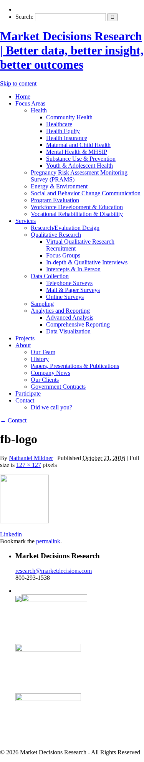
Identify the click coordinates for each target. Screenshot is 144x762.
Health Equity (63, 131)
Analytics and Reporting (60, 310)
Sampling (42, 303)
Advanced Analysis (69, 317)
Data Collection (50, 276)
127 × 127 (28, 465)
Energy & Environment (59, 186)
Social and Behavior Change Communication (86, 193)
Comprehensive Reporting (78, 324)
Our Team (43, 352)
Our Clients (45, 379)
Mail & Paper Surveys (73, 290)
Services (25, 221)
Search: (24, 16)
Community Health (69, 117)
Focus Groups (63, 255)
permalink (48, 541)
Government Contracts (58, 386)
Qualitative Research (56, 234)
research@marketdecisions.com (53, 570)
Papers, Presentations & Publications (75, 366)
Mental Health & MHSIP (76, 151)
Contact (24, 400)
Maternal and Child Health (78, 145)
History (40, 359)
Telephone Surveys (69, 283)
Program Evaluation (55, 200)
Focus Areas (30, 103)
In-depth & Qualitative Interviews (86, 262)
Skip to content (18, 83)
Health (39, 110)
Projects (25, 338)
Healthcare (59, 124)
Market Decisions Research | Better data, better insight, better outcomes (72, 50)
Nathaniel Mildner (31, 458)
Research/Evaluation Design (65, 227)
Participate (28, 393)
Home (22, 96)
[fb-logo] (24, 521)
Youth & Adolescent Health (79, 165)
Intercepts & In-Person (73, 269)
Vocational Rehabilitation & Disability (77, 214)
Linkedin (11, 534)
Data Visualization (68, 331)
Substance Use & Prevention (81, 158)
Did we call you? (51, 407)
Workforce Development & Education (77, 207)
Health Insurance (66, 138)
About (23, 345)
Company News (50, 372)
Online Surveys (65, 297)
